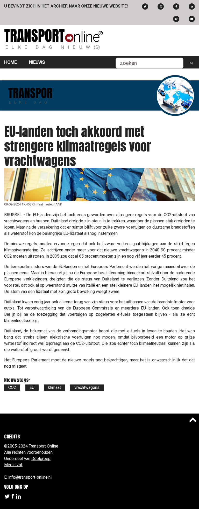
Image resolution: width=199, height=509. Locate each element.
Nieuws (37, 62)
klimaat (54, 387)
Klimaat (37, 204)
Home (10, 62)
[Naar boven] (193, 420)
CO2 (12, 387)
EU (32, 387)
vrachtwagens (87, 387)
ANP (58, 204)
